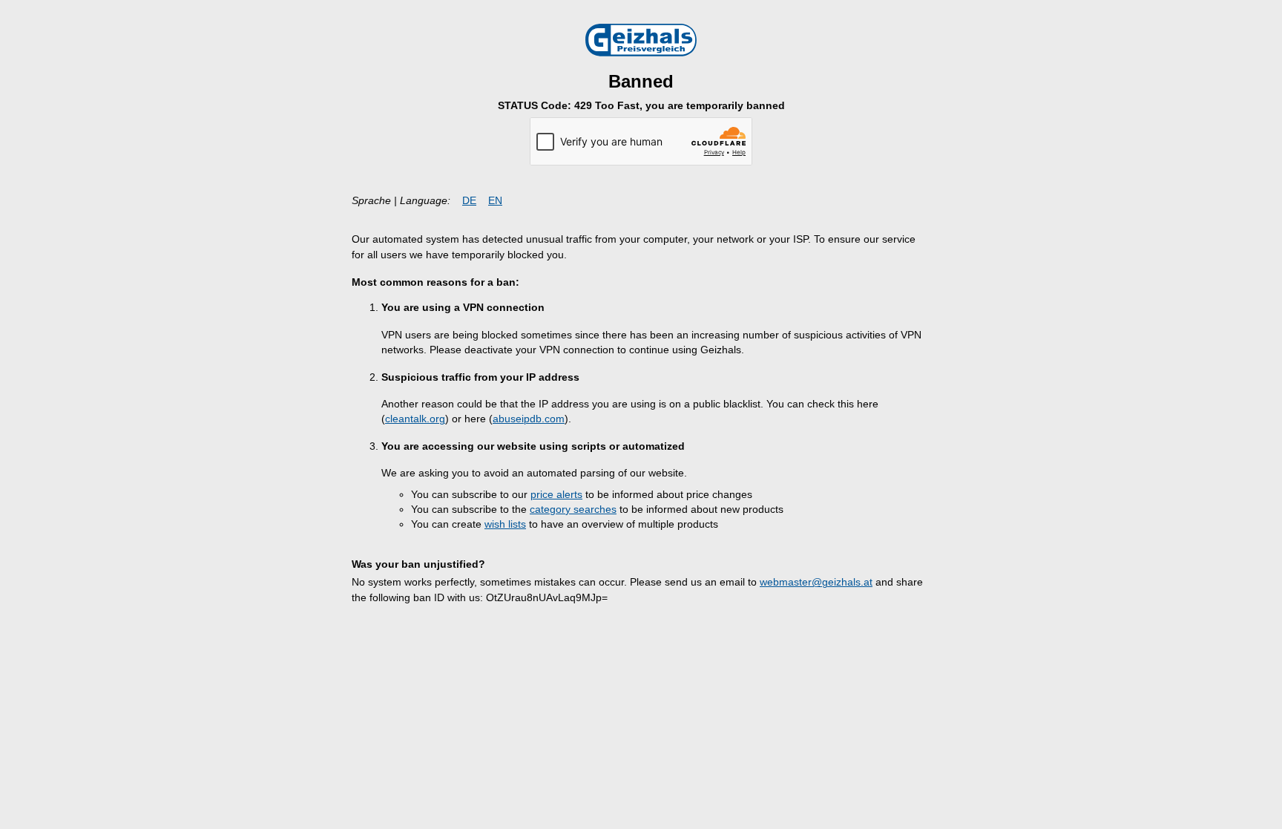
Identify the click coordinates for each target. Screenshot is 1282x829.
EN (495, 200)
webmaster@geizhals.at (816, 582)
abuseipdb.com (529, 419)
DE (469, 200)
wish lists (505, 524)
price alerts (556, 494)
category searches (573, 509)
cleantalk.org (415, 419)
